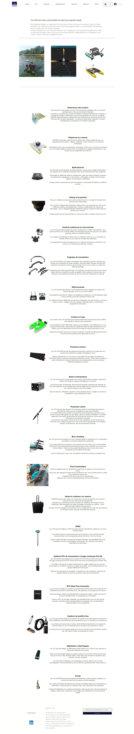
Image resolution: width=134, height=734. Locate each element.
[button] (36, 4)
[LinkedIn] (31, 722)
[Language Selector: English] (108, 4)
